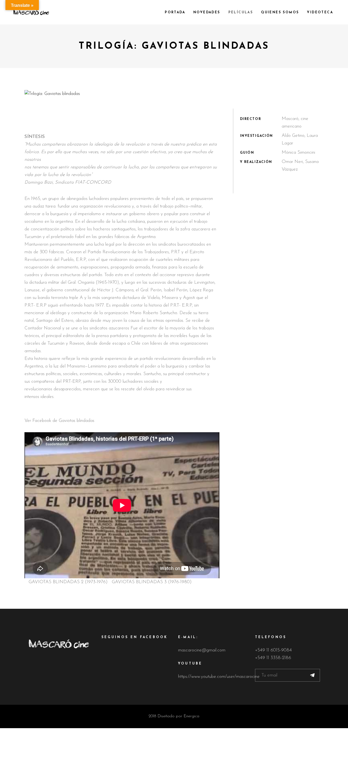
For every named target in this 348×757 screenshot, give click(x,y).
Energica (191, 716)
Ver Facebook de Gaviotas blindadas (59, 420)
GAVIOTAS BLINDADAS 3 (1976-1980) (152, 582)
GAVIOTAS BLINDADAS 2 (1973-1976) (68, 582)
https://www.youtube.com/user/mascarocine (219, 676)
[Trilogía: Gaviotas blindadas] (174, 94)
